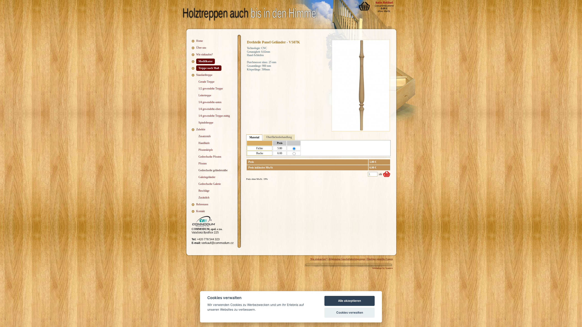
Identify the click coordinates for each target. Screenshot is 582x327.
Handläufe (204, 143)
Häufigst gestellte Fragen (380, 259)
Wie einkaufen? (204, 54)
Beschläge (203, 190)
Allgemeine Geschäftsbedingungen (347, 259)
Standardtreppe (204, 75)
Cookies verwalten (349, 312)
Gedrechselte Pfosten (209, 156)
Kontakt (200, 211)
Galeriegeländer (206, 177)
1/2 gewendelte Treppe (210, 88)
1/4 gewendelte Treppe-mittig (214, 115)
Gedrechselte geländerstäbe (213, 170)
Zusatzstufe (204, 136)
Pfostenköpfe (205, 149)
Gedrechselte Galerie (209, 184)
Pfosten (202, 163)
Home (199, 40)
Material (254, 137)
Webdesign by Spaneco (382, 268)
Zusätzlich (203, 197)
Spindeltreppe (205, 122)
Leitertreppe (204, 95)
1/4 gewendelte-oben (209, 109)
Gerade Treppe (206, 81)
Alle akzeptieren (349, 300)
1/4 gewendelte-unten (209, 102)
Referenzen (202, 204)
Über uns (201, 47)
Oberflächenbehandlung (279, 137)
